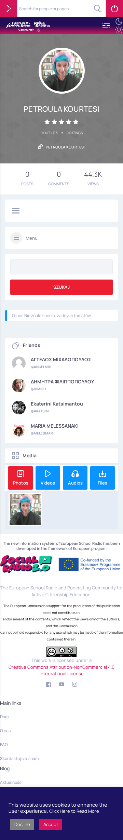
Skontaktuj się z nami (20, 758)
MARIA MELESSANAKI (55, 426)
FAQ (4, 744)
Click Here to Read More (74, 811)
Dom (4, 716)
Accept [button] (50, 824)
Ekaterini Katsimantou (57, 404)
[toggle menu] (15, 211)
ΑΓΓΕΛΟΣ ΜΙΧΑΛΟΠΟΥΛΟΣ (61, 359)
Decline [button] (22, 824)
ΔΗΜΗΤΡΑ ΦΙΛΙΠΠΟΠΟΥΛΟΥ (62, 381)
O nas (5, 730)
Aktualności (11, 782)
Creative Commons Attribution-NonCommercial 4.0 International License (61, 670)
